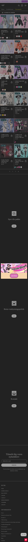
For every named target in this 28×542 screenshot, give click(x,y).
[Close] (25, 265)
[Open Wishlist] (25, 539)
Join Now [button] (14, 276)
